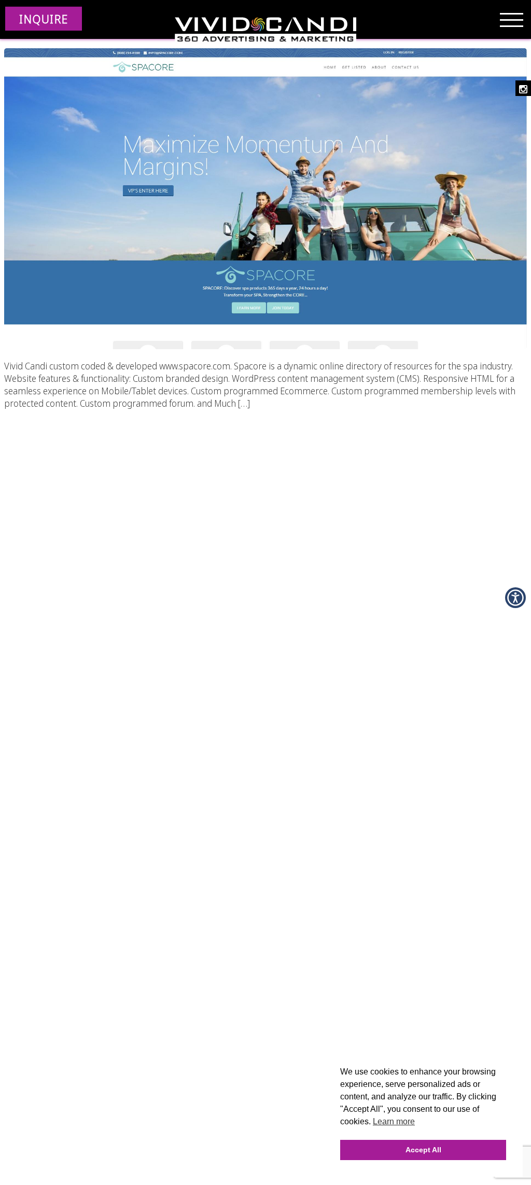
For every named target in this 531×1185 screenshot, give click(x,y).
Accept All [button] (423, 1150)
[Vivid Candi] (265, 31)
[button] (515, 597)
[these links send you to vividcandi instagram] (523, 88)
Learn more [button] (394, 1121)
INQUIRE (43, 18)
